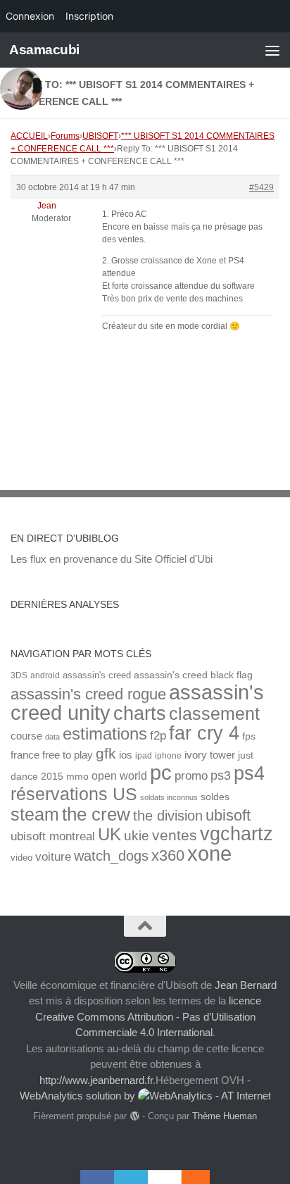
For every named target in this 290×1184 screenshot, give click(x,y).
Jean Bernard (246, 985)
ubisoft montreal (53, 836)
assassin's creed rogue (88, 694)
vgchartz (236, 834)
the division (168, 815)
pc (161, 772)
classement (214, 713)
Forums (65, 136)
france (25, 755)
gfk (106, 753)
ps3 (220, 775)
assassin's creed (97, 675)
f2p (158, 735)
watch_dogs (111, 856)
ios (125, 755)
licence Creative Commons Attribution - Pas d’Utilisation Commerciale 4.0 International (148, 1016)
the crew (96, 814)
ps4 (249, 773)
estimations (105, 734)
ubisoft (228, 815)
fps (249, 736)
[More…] (188, 1177)
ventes (174, 835)
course (26, 736)
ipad (143, 755)
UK (109, 834)
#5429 (261, 187)
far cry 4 (204, 733)
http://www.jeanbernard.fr (96, 1080)
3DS (19, 675)
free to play (67, 755)
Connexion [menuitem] (30, 16)
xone (209, 853)
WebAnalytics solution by (79, 1096)
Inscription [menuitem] (89, 16)
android (45, 675)
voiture (53, 856)
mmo (77, 776)
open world (119, 775)
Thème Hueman (224, 1116)
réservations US (74, 794)
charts (139, 713)
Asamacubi (44, 49)
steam (35, 814)
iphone (168, 755)
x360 (167, 855)
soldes (215, 797)
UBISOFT (100, 136)
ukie (136, 835)
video (21, 857)
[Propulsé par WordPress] (134, 1116)
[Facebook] (97, 1177)
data (52, 737)
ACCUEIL (29, 136)
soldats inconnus (169, 797)
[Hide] (202, 1177)
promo (191, 776)
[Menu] (272, 50)
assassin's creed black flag (193, 675)
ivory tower (209, 755)
